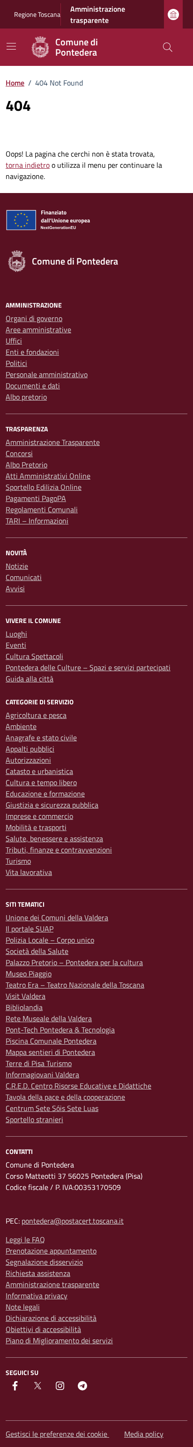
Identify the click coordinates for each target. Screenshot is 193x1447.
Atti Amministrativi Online (48, 475)
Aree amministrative (38, 329)
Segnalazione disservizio (44, 1262)
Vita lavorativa (29, 872)
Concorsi (19, 453)
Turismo (18, 861)
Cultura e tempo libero (41, 782)
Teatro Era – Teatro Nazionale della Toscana (75, 984)
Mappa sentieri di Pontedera (50, 1052)
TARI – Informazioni (37, 520)
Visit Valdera (25, 996)
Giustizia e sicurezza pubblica (52, 804)
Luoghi (16, 633)
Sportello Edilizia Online (44, 487)
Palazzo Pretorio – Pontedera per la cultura (74, 962)
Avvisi (15, 588)
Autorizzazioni (28, 760)
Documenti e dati (33, 385)
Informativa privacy (36, 1295)
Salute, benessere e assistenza (54, 838)
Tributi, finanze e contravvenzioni (59, 849)
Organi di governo (34, 318)
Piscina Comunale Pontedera (51, 1040)
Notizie (17, 566)
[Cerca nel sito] (167, 47)
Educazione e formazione (45, 793)
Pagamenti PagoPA (36, 498)
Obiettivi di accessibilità (43, 1329)
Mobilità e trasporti (36, 827)
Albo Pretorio (26, 464)
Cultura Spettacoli (34, 656)
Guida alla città (29, 678)
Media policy (143, 1434)
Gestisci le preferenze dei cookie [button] (57, 1434)
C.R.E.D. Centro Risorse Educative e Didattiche (78, 1085)
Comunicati (24, 577)
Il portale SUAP (29, 928)
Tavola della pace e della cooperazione (65, 1097)
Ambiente (21, 726)
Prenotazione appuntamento (51, 1250)
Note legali (23, 1306)
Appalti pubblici (30, 748)
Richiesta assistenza (38, 1273)
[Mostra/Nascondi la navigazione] (11, 46)
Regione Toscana (37, 14)
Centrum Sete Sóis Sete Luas (52, 1108)
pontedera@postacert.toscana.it (73, 1220)
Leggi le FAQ (25, 1239)
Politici (16, 363)
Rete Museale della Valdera (49, 1018)
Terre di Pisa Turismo (39, 1063)
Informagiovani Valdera (42, 1074)
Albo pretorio (26, 396)
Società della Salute (37, 951)
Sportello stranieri (34, 1119)
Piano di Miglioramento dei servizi (59, 1340)
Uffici (14, 340)
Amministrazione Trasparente (53, 442)
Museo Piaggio (29, 973)
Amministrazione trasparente (97, 14)
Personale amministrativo (47, 374)
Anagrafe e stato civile (41, 737)
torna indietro (28, 165)
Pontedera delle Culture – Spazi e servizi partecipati (88, 667)
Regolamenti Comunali (42, 509)
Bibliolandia (24, 1007)
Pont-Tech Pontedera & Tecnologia (60, 1029)
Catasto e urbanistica (39, 771)
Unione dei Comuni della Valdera (57, 917)
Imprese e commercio (39, 816)
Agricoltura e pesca (36, 715)
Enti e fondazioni (32, 352)
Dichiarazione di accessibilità (51, 1318)
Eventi (16, 645)
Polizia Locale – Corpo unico (50, 940)
